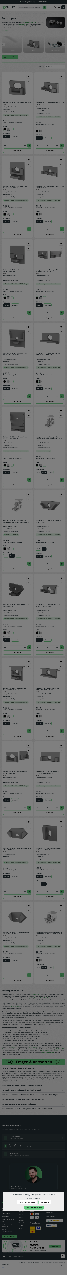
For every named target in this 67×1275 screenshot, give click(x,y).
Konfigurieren (45, 1202)
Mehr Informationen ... (33, 1196)
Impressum (37, 1198)
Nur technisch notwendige (27, 1202)
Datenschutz (30, 1198)
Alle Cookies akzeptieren (34, 1207)
